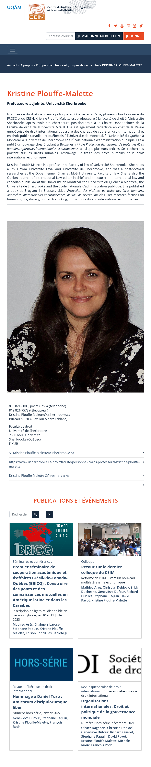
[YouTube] (122, 26)
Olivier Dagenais (93, 728)
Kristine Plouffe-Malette (109, 600)
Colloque (87, 561)
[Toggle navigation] (12, 50)
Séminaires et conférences (32, 561)
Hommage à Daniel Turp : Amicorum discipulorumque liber (40, 702)
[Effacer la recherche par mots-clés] (49, 514)
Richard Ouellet (121, 732)
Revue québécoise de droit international (101, 689)
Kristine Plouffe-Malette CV (39, 475)
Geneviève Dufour (111, 592)
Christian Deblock (116, 587)
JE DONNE (133, 36)
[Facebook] (109, 26)
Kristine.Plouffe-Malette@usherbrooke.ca (43, 453)
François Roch (101, 745)
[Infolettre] (141, 26)
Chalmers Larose (47, 624)
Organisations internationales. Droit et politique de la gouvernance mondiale (108, 709)
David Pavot (117, 736)
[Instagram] (128, 26)
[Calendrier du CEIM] (134, 26)
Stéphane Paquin (25, 629)
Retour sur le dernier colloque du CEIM (101, 569)
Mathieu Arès (23, 624)
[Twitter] (116, 26)
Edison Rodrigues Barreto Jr (46, 633)
